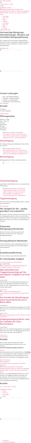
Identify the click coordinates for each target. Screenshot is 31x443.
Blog (4, 19)
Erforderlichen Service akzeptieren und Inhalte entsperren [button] (12, 364)
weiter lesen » (4, 289)
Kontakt (5, 21)
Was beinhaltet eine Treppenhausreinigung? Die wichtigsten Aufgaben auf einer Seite (15, 273)
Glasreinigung (6, 140)
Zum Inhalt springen (5, 1)
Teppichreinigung (8, 198)
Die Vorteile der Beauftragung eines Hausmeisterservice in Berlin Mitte (14, 299)
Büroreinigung (6, 157)
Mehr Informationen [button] (5, 360)
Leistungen (6, 16)
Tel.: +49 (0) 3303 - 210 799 (8, 386)
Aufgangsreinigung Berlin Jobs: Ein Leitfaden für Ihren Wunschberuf (15, 321)
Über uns (5, 18)
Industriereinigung (9, 181)
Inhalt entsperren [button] (4, 361)
